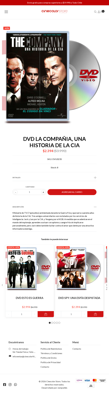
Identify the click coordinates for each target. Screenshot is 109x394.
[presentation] (2, 285)
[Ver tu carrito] (102, 11)
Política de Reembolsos (51, 348)
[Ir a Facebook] (5, 384)
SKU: (49, 159)
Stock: (54, 167)
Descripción (18, 207)
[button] (50, 323)
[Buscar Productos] (95, 11)
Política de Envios (49, 357)
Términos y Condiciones (51, 353)
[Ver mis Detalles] (99, 11)
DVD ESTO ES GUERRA (29, 297)
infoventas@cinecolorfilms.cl (26, 356)
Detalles (16, 178)
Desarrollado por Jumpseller (54, 387)
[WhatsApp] (15, 384)
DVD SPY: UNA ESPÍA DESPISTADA (79, 297)
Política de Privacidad (50, 362)
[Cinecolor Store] (54, 12)
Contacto (45, 366)
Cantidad (30, 187)
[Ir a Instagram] (10, 384)
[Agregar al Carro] (46, 314)
